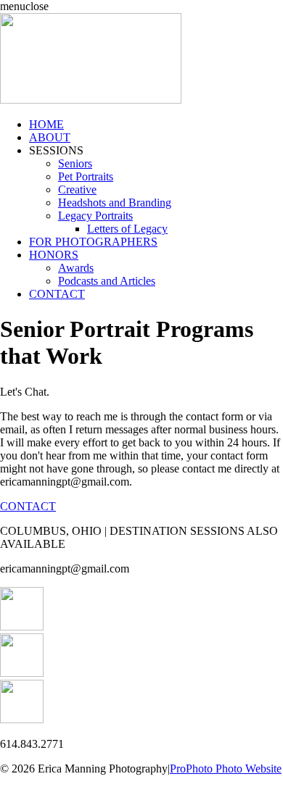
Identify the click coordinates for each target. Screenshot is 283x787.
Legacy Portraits (95, 215)
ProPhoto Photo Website (226, 768)
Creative (77, 189)
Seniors (75, 163)
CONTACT (57, 294)
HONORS (53, 255)
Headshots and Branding (114, 202)
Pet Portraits (85, 176)
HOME (46, 124)
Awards (76, 268)
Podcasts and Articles (106, 281)
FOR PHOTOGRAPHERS (93, 242)
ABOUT (49, 137)
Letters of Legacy (127, 228)
